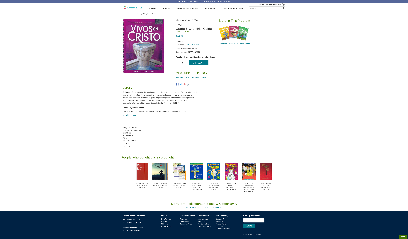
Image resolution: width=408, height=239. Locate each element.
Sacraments (211, 8)
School (167, 8)
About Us (219, 221)
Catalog (164, 221)
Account (273, 4)
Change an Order (186, 224)
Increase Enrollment (223, 228)
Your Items (202, 221)
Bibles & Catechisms (187, 8)
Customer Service (187, 215)
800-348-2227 (135, 230)
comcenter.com (133, 7)
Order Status (184, 221)
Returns (182, 226)
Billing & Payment (204, 226)
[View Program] (235, 33)
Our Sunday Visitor (192, 44)
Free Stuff (219, 226)
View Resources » (130, 115)
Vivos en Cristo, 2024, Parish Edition (144, 14)
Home (125, 14)
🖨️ (188, 84)
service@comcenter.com (133, 227)
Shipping (164, 224)
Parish (152, 8)
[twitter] (181, 84)
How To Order (166, 219)
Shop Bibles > (192, 207)
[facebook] (177, 84)
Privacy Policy (221, 224)
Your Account (203, 219)
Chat (403, 237)
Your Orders (184, 219)
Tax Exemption (203, 224)
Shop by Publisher (234, 8)
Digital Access (166, 226)
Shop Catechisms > (212, 207)
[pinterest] (184, 84)
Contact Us (263, 5)
